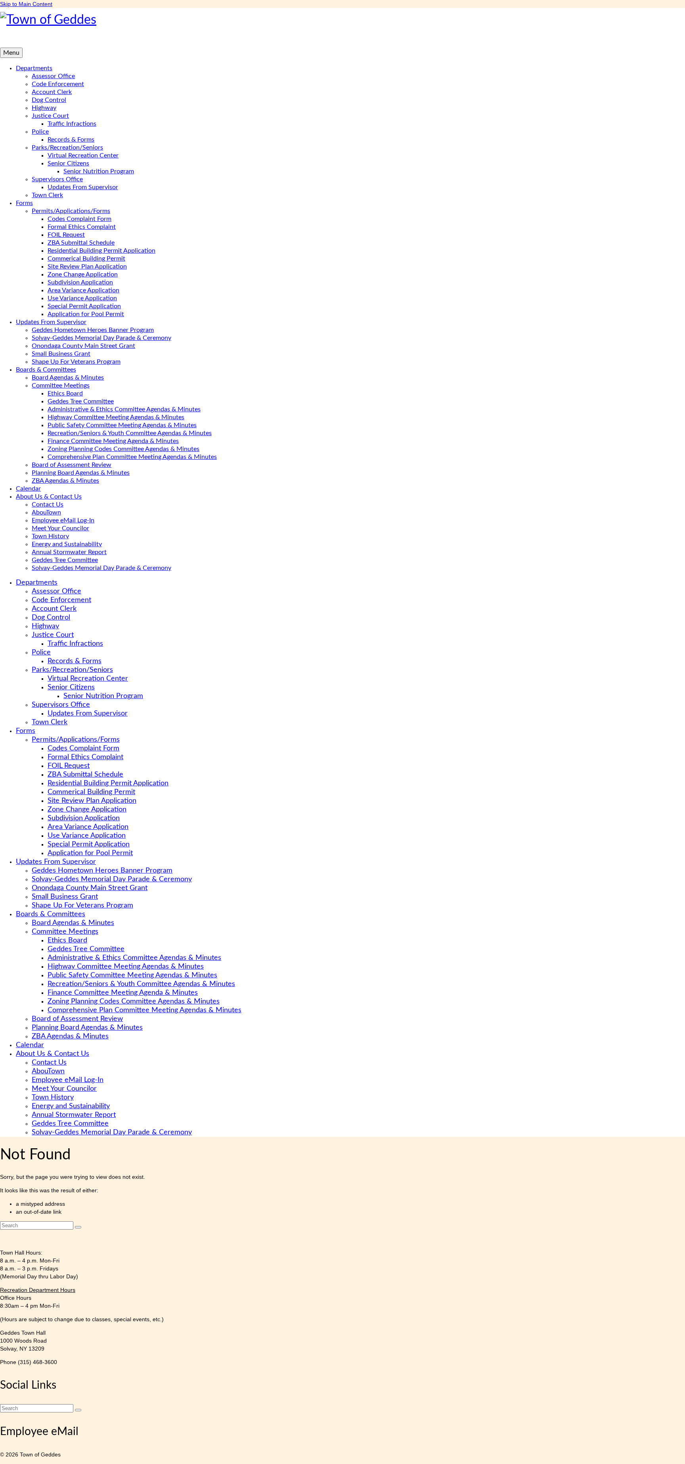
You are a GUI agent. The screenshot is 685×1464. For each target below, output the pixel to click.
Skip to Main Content (26, 4)
